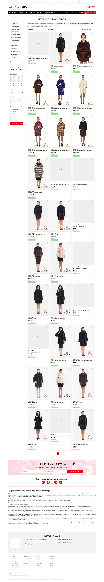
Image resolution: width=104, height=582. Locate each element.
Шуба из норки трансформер (58, 318)
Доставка (21, 1)
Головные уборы (16, 54)
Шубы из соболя (15, 40)
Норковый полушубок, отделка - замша (38, 58)
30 (89, 29)
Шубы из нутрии (15, 32)
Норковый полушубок (78, 226)
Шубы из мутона (16, 29)
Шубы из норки (15, 26)
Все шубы (14, 23)
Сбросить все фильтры (17, 123)
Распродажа (14, 57)
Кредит (15, 1)
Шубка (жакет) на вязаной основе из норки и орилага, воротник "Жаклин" (70, 150)
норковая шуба (64, 493)
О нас (11, 1)
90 (92, 29)
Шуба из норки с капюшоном (80, 268)
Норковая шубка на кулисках (58, 360)
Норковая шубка (32, 444)
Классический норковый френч (81, 310)
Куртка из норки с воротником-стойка (60, 436)
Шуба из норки (32, 318)
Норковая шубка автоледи (57, 276)
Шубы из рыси (15, 43)
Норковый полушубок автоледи (36, 234)
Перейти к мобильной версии (17, 572)
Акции (56, 1)
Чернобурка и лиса (16, 37)
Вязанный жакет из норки (35, 192)
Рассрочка (33, 1)
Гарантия (40, 1)
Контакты (62, 1)
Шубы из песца (15, 45)
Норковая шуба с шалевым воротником (83, 360)
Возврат (46, 1)
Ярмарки (52, 1)
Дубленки (14, 48)
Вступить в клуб (75, 471)
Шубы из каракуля (16, 34)
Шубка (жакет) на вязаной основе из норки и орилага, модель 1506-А (68, 108)
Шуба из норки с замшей (57, 66)
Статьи (38, 567)
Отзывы (38, 561)
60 (90, 29)
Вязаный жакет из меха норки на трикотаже (62, 184)
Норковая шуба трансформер (80, 184)
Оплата (27, 1)
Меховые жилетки (16, 51)
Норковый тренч (32, 402)
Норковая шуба (55, 234)
